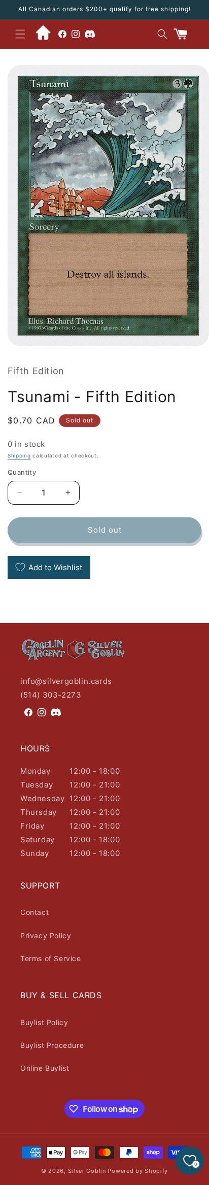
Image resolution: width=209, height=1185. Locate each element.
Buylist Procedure (52, 1045)
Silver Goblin (87, 1170)
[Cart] (184, 34)
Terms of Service (50, 958)
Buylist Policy (44, 1022)
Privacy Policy (45, 935)
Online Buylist (44, 1068)
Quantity (22, 472)
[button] (20, 34)
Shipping (19, 455)
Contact (34, 912)
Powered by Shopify (138, 1170)
